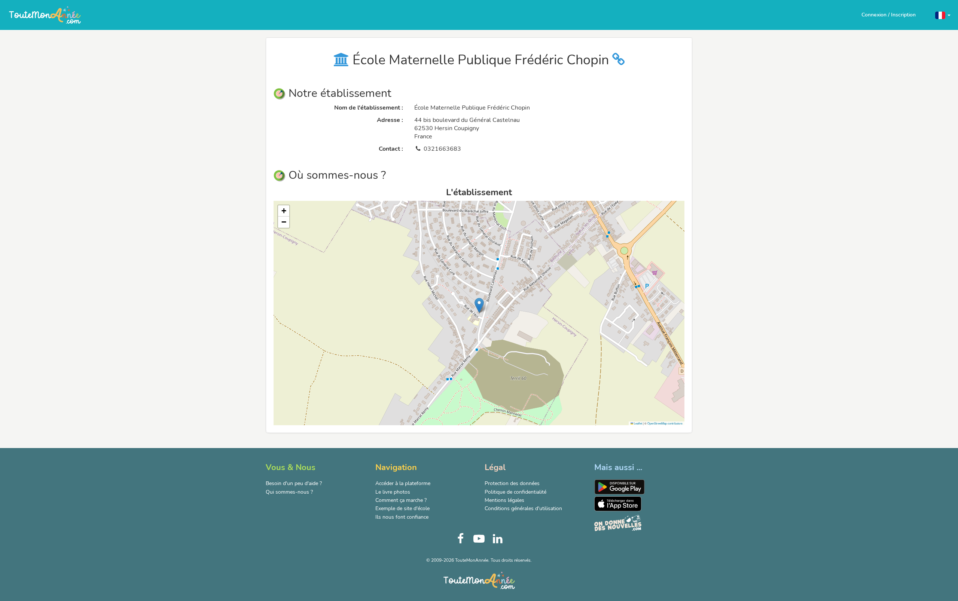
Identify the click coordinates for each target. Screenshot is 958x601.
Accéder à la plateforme (402, 483)
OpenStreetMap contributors (665, 423)
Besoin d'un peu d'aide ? (294, 483)
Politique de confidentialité (515, 492)
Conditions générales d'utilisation (523, 508)
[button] (943, 14)
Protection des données (512, 483)
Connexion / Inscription (888, 14)
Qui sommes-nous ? (289, 492)
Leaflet (637, 423)
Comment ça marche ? (401, 500)
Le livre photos (392, 492)
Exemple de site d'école (402, 508)
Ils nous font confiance (401, 517)
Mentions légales (504, 500)
